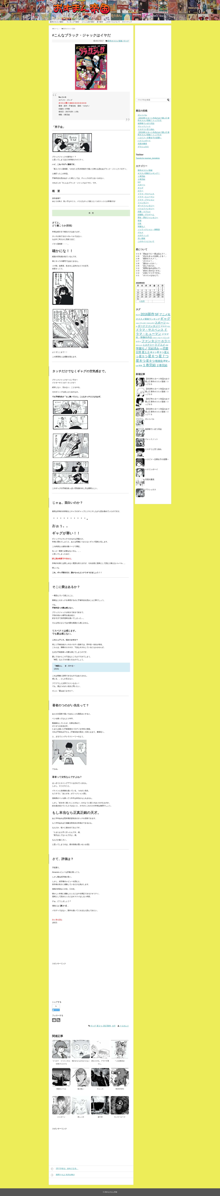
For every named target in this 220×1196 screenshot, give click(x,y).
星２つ (99, 1026)
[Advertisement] (91, 981)
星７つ (164, 356)
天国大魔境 (142, 144)
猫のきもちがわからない (81, 1061)
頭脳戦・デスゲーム (146, 215)
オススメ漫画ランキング (148, 319)
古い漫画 (141, 238)
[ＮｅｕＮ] (100, 1077)
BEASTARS (120, 1089)
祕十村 (100, 1117)
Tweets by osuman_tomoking (148, 158)
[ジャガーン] (61, 1105)
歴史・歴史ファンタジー (148, 218)
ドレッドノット (144, 126)
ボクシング (139, 345)
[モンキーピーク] (120, 1105)
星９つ (150, 360)
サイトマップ (127, 22)
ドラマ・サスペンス (146, 194)
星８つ (141, 360)
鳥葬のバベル (61, 1089)
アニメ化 (164, 314)
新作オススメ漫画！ (57, 22)
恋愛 (165, 348)
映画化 (159, 360)
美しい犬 (81, 1117)
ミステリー (148, 344)
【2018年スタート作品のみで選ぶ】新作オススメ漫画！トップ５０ (157, 391)
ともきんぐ (124, 1026)
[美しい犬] (81, 1105)
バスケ (154, 338)
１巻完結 (141, 176)
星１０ (146, 352)
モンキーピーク (119, 1117)
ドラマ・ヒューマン (146, 197)
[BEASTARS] (120, 1077)
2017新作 (107, 1026)
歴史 (165, 361)
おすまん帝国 (112, 1192)
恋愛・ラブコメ (144, 212)
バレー (159, 338)
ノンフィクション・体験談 (149, 229)
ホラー (140, 191)
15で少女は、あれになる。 (67, 1168)
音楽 (139, 221)
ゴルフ (138, 323)
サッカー (143, 323)
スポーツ (141, 185)
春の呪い (81, 1089)
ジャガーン (61, 1117)
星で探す (100, 22)
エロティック (143, 235)
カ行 (114, 1026)
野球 (140, 366)
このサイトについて (112, 22)
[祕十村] (100, 1105)
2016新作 (147, 314)
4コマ (138, 315)
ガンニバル (142, 115)
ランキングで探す (73, 22)
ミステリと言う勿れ (146, 129)
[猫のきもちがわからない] (81, 1049)
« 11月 (142, 301)
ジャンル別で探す (88, 22)
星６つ (153, 356)
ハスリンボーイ (144, 141)
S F (139, 182)
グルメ (140, 232)
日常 (139, 224)
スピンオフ (150, 323)
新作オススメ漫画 (115, 41)
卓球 (167, 345)
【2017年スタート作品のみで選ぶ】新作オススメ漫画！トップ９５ (157, 401)
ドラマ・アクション (146, 200)
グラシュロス (143, 147)
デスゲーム (165, 326)
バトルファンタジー (146, 209)
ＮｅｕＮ (100, 1089)
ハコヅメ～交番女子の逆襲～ (150, 138)
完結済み (153, 348)
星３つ (160, 352)
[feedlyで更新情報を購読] (161, 3)
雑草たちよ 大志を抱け (65, 1175)
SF (157, 314)
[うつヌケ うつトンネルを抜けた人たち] (61, 1049)
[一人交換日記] (120, 1049)
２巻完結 (141, 179)
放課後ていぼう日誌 (146, 123)
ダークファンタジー (146, 206)
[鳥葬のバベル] (61, 1077)
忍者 (161, 349)
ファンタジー (143, 203)
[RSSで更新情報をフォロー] (165, 3)
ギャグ (126, 41)
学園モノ (141, 227)
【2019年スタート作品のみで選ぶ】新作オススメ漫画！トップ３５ (157, 381)
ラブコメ (160, 344)
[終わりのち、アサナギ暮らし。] (100, 1049)
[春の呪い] (81, 1077)
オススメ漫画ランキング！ (149, 173)
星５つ (143, 356)
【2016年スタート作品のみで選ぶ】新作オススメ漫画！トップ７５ (157, 411)
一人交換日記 (120, 1061)
